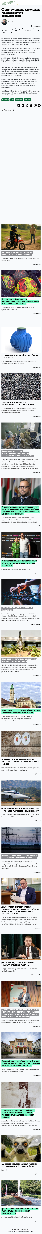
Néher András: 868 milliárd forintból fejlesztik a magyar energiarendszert (19, 857)
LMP (12, 99)
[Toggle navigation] (39, 2)
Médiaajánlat (25, 1229)
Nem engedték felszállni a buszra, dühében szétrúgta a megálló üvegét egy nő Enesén (20, 762)
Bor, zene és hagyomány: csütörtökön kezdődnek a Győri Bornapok (19, 660)
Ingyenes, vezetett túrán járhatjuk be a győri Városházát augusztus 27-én (21, 712)
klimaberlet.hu (12, 52)
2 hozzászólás (36, 624)
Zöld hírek (27, 99)
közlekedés (19, 99)
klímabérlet (5, 99)
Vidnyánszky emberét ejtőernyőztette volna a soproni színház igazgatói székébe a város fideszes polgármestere (21, 1063)
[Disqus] (21, 139)
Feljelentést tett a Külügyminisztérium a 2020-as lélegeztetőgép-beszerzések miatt (18, 453)
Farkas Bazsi (11, 22)
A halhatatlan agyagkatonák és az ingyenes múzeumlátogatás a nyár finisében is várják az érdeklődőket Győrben (18, 1114)
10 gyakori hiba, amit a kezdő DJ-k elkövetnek (17, 609)
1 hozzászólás (36, 526)
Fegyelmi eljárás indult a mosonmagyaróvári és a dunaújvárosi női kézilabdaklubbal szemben (20, 301)
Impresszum (15, 1229)
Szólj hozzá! (37, 26)
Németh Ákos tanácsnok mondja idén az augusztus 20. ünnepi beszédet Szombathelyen (20, 1211)
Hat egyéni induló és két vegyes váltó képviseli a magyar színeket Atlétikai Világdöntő (19, 563)
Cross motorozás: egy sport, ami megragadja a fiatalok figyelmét (17, 253)
